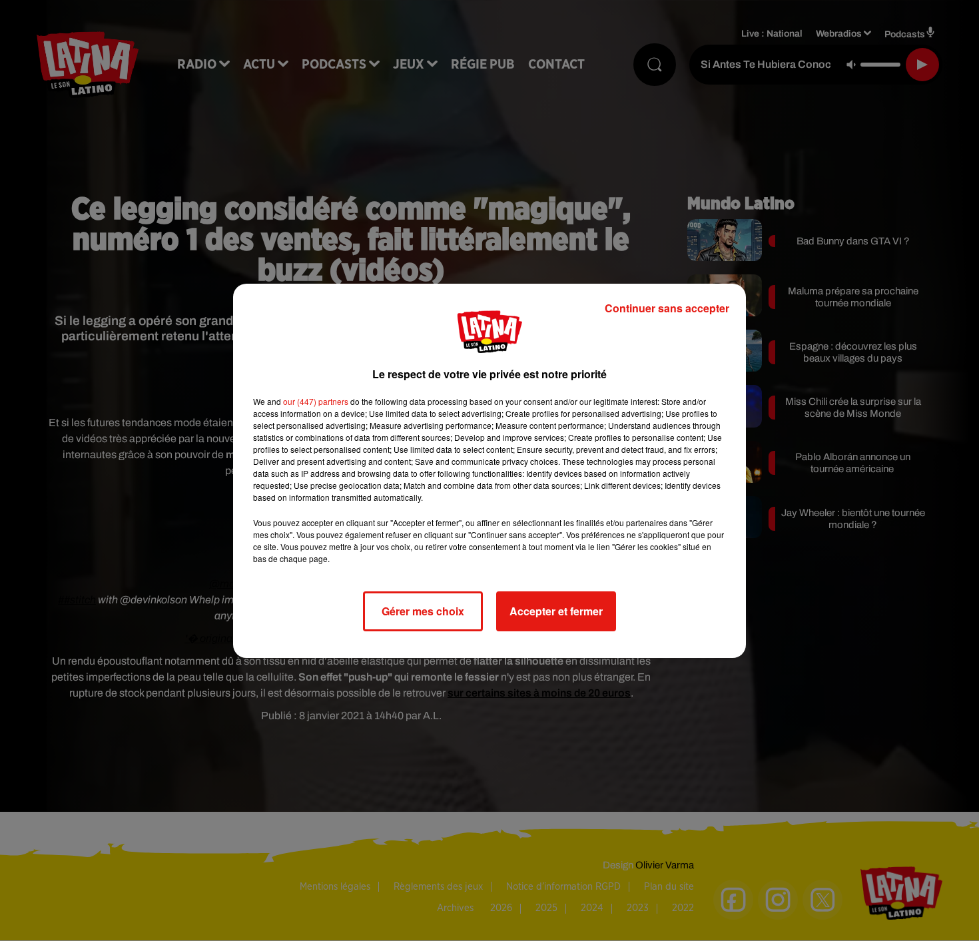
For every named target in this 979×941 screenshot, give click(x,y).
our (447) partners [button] (315, 401)
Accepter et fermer (556, 611)
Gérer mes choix (423, 611)
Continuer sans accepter (667, 308)
